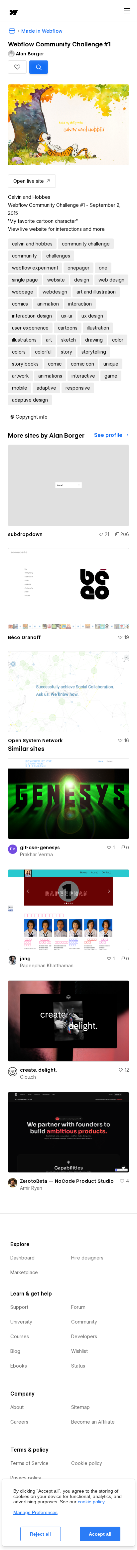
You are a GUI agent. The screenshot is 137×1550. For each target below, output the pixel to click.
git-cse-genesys (40, 847)
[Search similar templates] (38, 67)
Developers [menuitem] (84, 1336)
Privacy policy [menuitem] (25, 1478)
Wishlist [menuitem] (79, 1351)
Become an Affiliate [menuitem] (93, 1422)
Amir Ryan (31, 1188)
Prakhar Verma (36, 854)
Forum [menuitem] (78, 1307)
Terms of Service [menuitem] (29, 1463)
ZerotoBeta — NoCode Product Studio (67, 1181)
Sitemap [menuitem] (80, 1407)
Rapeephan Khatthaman (46, 965)
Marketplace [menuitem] (24, 1272)
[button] (17, 67)
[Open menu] (127, 11)
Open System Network (35, 740)
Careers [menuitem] (19, 1422)
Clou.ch (28, 1077)
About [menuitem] (17, 1407)
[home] (13, 13)
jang (25, 958)
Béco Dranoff (24, 637)
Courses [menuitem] (19, 1336)
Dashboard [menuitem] (22, 1257)
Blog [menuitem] (15, 1351)
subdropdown (25, 534)
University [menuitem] (21, 1322)
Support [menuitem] (19, 1307)
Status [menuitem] (78, 1366)
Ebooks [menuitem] (18, 1366)
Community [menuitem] (84, 1322)
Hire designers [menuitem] (87, 1257)
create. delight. (38, 1070)
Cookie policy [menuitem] (86, 1463)
